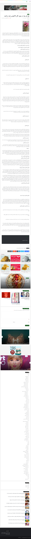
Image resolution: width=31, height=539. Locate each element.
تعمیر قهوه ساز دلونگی (5, 533)
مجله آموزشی (27, 453)
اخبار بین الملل (26, 379)
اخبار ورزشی (27, 398)
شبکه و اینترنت (27, 437)
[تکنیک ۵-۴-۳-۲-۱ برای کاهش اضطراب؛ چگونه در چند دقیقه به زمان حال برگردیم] (27, 517)
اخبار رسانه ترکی (26, 384)
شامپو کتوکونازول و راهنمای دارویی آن (16, 303)
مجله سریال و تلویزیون (25, 466)
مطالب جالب (27, 475)
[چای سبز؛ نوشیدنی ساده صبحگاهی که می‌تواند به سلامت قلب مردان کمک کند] (27, 497)
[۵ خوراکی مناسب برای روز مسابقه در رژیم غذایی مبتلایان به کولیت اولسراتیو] (27, 520)
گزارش (28, 443)
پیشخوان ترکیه (27, 414)
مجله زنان (28, 459)
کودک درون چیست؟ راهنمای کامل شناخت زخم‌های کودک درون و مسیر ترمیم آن (16, 513)
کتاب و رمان (27, 429)
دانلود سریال (27, 423)
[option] (15, 281)
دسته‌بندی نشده (27, 430)
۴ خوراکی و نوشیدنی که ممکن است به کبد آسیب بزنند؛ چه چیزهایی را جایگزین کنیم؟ (16, 503)
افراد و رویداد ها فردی (26, 409)
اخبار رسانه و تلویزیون (26, 382)
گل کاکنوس (25, 248)
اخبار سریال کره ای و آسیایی (24, 386)
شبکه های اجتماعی (26, 431)
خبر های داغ (27, 416)
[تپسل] (10, 346)
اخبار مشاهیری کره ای (25, 407)
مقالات (26, 12)
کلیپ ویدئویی (26, 479)
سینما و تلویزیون (27, 436)
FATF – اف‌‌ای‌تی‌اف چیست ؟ (7, 298)
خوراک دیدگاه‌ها (27, 486)
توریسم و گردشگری (27, 415)
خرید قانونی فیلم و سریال (25, 421)
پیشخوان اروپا (27, 412)
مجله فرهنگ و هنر (26, 472)
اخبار (28, 375)
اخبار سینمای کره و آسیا (25, 391)
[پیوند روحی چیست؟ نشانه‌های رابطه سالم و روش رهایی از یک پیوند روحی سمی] (27, 510)
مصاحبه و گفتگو (27, 474)
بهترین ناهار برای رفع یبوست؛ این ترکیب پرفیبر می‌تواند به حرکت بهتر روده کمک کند (16, 493)
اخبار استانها (27, 377)
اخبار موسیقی (26, 397)
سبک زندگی (27, 435)
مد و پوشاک (27, 450)
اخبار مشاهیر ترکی (26, 405)
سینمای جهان (26, 394)
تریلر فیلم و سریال (26, 468)
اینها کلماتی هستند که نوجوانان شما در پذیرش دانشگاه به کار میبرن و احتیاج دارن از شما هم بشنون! (25, 298)
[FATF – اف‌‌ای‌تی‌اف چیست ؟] (6, 295)
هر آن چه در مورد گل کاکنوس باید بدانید (20, 248)
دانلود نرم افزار (26, 427)
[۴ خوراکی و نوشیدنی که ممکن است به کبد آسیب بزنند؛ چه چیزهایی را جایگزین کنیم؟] (27, 504)
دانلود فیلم (27, 424)
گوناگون (28, 444)
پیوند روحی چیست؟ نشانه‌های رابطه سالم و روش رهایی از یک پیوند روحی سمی (16, 509)
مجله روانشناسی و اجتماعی (25, 465)
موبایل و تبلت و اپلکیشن (25, 451)
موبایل (9, 533)
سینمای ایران (26, 392)
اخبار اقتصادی (26, 378)
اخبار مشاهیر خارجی (26, 406)
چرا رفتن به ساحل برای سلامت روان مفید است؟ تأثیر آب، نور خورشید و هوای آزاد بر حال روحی (15, 506)
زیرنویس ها (27, 428)
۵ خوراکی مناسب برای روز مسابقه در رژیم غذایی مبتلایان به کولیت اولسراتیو (18, 343)
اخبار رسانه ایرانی (26, 383)
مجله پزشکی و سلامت (26, 457)
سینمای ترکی (26, 393)
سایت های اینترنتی (26, 439)
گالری (28, 442)
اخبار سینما (27, 390)
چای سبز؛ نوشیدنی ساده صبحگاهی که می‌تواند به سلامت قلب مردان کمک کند (16, 496)
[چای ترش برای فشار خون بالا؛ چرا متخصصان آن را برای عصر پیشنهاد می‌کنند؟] (27, 524)
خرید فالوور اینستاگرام (4, 532)
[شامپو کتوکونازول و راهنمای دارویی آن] (15, 297)
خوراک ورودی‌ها (27, 485)
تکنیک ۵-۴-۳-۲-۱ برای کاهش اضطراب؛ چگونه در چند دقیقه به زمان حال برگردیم (16, 516)
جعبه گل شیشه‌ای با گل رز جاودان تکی (21, 281)
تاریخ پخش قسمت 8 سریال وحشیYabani (24, 369)
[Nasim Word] (27, 1)
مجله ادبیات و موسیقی (26, 454)
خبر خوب (27, 461)
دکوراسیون (27, 446)
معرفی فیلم (26, 469)
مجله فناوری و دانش (26, 473)
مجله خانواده (27, 458)
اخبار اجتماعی (26, 376)
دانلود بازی (27, 422)
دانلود (28, 420)
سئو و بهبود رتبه (26, 438)
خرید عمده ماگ (8, 532)
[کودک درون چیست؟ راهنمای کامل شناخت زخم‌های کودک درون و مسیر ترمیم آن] (27, 514)
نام (28, 319)
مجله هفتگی (27, 460)
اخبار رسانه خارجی (26, 385)
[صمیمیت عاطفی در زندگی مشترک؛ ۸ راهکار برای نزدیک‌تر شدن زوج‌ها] (27, 501)
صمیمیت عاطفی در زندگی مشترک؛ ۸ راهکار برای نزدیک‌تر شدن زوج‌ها (17, 499)
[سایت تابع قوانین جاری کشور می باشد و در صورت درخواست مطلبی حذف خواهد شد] (15, 7)
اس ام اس (27, 445)
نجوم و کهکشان (26, 452)
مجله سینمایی (26, 467)
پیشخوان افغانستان (27, 413)
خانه (28, 12)
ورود (28, 484)
